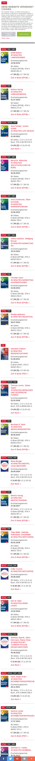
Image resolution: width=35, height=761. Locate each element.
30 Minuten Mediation (22, 317)
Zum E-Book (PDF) (19, 374)
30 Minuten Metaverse (22, 571)
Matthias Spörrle (17, 638)
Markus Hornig (17, 89)
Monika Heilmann (18, 314)
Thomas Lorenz (17, 385)
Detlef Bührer (16, 53)
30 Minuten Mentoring (22, 537)
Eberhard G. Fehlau (19, 748)
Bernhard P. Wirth (18, 424)
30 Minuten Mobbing (21, 750)
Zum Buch (15, 149)
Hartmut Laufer (17, 711)
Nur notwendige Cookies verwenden (8, 34)
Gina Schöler (16, 126)
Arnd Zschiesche (18, 200)
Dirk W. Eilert (16, 601)
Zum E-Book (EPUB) (19, 78)
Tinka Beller (15, 532)
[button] (3, 758)
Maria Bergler (16, 461)
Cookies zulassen (24, 34)
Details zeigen (6, 38)
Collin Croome (16, 569)
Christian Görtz (17, 278)
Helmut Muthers (17, 239)
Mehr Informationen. (20, 29)
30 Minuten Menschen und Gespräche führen (22, 392)
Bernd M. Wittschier (19, 160)
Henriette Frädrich (18, 349)
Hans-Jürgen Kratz (18, 677)
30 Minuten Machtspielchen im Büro (20, 165)
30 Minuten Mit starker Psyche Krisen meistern (19, 644)
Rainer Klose (25, 640)
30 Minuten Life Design (22, 131)
